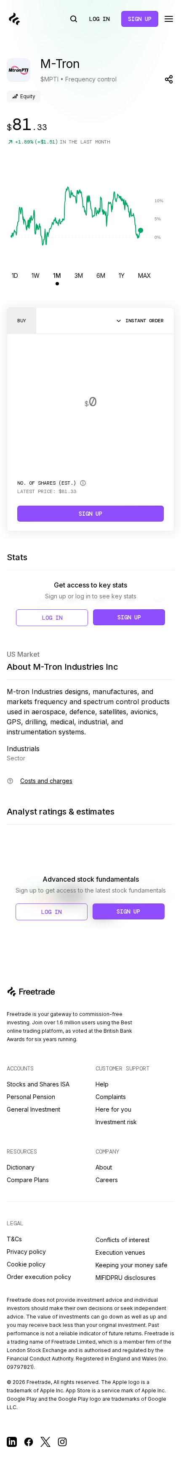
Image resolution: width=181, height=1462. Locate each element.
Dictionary (21, 1167)
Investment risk (116, 1121)
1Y (122, 275)
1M (57, 275)
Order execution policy (39, 1276)
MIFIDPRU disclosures (126, 1277)
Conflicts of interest (122, 1239)
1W (36, 275)
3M (79, 275)
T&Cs (14, 1239)
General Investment (33, 1109)
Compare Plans (28, 1179)
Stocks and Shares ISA (38, 1084)
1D (15, 275)
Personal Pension (31, 1096)
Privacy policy (26, 1251)
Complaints (111, 1096)
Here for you (113, 1109)
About (104, 1167)
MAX (144, 275)
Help (102, 1084)
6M (100, 275)
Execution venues (120, 1252)
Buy (21, 320)
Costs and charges (46, 780)
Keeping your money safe (132, 1265)
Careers (107, 1179)
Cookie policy (26, 1264)
